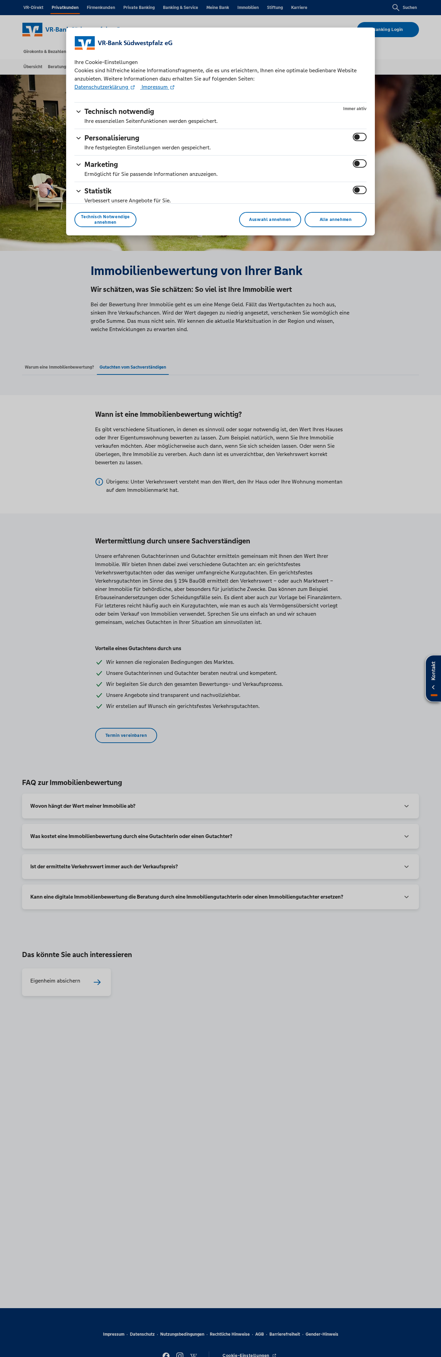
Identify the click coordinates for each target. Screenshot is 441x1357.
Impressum (154, 87)
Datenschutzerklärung (102, 87)
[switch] (360, 137)
